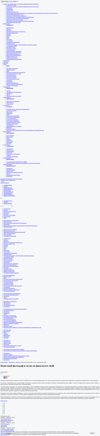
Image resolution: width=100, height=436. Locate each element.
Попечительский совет (12, 33)
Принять (92, 433)
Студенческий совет (11, 110)
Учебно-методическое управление (12, 293)
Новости (8, 35)
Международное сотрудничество (14, 19)
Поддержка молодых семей (13, 122)
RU (1, 181)
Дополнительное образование (13, 92)
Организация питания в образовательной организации (20, 21)
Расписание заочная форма (13, 117)
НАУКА (6, 186)
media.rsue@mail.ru (9, 429)
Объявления (9, 113)
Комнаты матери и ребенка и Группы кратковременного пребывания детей (25, 130)
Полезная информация (12, 156)
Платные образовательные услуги (14, 14)
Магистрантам (7, 131)
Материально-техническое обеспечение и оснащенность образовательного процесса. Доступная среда (31, 13)
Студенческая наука (11, 76)
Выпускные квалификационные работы (14, 357)
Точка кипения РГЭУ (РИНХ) (13, 126)
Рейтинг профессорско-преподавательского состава (16, 355)
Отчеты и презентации (12, 85)
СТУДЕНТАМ (7, 190)
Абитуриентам (7, 97)
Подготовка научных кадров (13, 73)
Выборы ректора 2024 (11, 58)
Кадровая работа (10, 43)
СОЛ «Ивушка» (7, 234)
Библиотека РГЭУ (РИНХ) (10, 229)
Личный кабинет (5, 182)
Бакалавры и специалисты (13, 101)
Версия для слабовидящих (10, 4)
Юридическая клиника (9, 230)
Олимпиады (7, 306)
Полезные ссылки (10, 129)
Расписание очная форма (12, 115)
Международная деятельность (13, 55)
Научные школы (10, 69)
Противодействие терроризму (13, 51)
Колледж (6, 63)
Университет (7, 23)
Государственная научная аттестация (13, 285)
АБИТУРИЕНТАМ (8, 189)
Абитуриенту (4, 425)
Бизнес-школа (7, 216)
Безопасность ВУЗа (11, 48)
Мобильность (9, 140)
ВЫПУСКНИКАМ (8, 194)
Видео (8, 37)
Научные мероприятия (12, 83)
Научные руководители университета (15, 31)
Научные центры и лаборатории (14, 84)
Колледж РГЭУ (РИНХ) (9, 215)
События (8, 139)
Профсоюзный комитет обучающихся (13, 322)
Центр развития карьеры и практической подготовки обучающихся (23, 163)
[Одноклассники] (6, 377)
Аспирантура (9, 104)
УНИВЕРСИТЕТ (8, 185)
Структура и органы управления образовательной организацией (22, 6)
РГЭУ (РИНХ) (13, 1)
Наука (5, 64)
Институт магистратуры (10, 211)
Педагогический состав (12, 12)
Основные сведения (11, 5)
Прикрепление (10, 151)
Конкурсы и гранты (11, 77)
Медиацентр (7, 224)
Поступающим (10, 135)
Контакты (8, 143)
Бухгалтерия (9, 40)
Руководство (9, 10)
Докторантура (9, 150)
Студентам (6, 105)
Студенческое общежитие (12, 121)
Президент (9, 30)
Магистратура (9, 102)
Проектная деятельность (12, 119)
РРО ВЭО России (10, 47)
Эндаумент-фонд (8, 268)
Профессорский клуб (11, 56)
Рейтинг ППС (9, 171)
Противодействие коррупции (13, 52)
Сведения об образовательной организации (28, 4)
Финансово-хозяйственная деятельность (16, 15)
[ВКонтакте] (4, 377)
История (8, 34)
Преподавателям (8, 164)
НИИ (7, 71)
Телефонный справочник (10, 236)
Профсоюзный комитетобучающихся (12, 124)
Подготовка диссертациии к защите (12, 345)
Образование (9, 9)
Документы (9, 8)
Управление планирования (13, 42)
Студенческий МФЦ (11, 46)
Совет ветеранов (10, 50)
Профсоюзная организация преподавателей (14, 232)
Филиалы (6, 62)
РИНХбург (9, 127)
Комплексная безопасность (13, 54)
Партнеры (6, 267)
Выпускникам (7, 158)
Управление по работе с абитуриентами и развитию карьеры (21, 44)
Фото (7, 38)
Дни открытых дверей (9, 305)
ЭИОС (8, 94)
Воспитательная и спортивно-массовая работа (18, 109)
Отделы (8, 90)
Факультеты (6, 60)
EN (3, 181)
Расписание (9, 176)
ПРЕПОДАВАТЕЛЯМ (9, 195)
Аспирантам (7, 144)
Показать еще (4, 400)
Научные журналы (11, 75)
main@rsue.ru (7, 418)
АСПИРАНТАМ (8, 193)
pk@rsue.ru (7, 424)
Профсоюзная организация (13, 175)
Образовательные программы (13, 96)
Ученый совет (9, 27)
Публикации (9, 81)
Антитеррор (7, 262)
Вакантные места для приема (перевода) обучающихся (20, 17)
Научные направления (12, 68)
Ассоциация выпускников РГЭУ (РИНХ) (16, 162)
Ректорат (8, 29)
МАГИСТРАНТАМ (8, 191)
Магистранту (9, 137)
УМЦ (5, 218)
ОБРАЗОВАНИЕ (8, 188)
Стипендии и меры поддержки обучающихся (17, 18)
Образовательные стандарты (13, 22)
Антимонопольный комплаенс (14, 59)
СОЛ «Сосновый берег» (10, 233)
